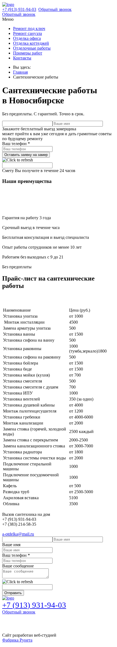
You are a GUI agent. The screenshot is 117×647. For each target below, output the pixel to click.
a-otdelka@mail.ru (18, 534)
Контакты (22, 58)
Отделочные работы (32, 48)
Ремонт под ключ (29, 28)
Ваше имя (11, 544)
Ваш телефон (16, 143)
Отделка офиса (27, 38)
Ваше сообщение (18, 566)
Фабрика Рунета (17, 640)
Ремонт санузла (27, 33)
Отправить (13, 593)
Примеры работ (27, 53)
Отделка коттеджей (31, 43)
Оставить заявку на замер (26, 155)
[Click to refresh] (17, 160)
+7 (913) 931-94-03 (19, 9)
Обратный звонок (55, 9)
